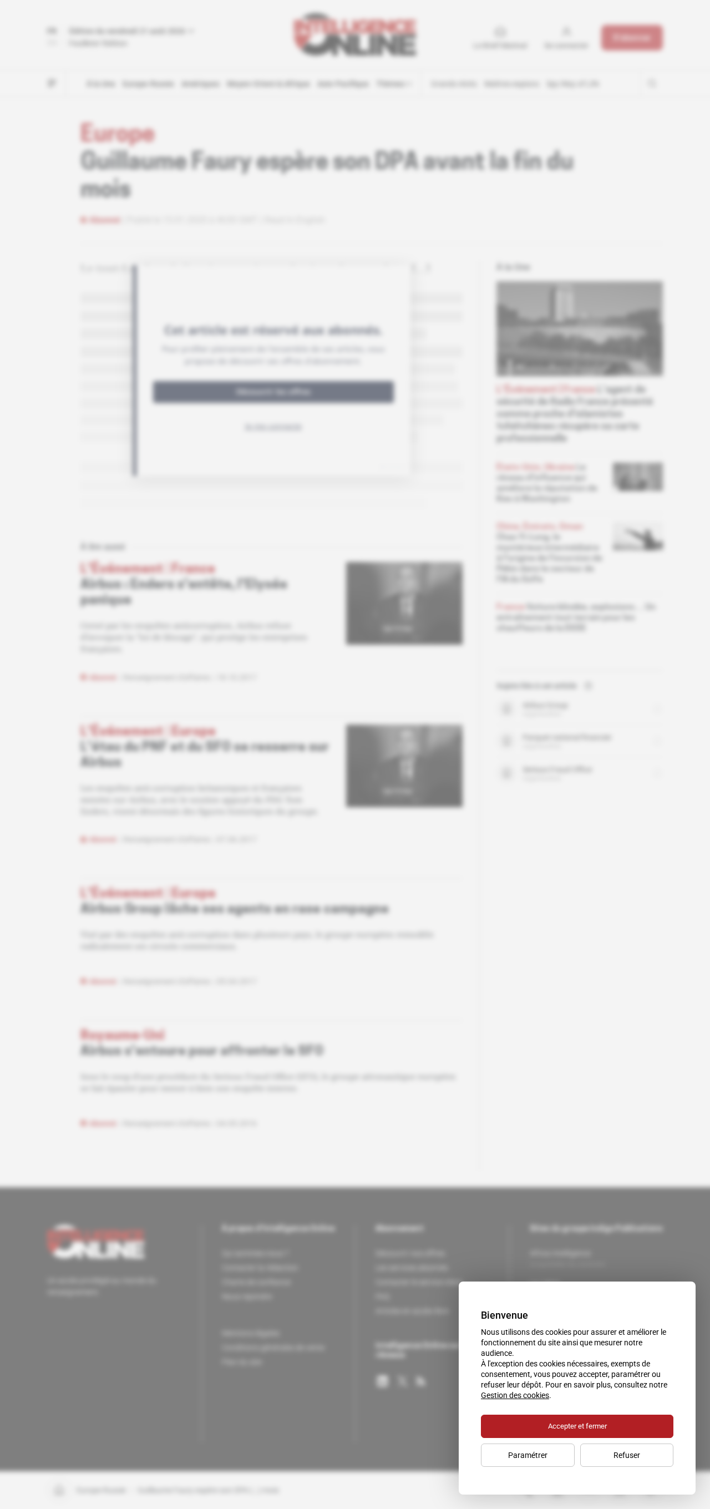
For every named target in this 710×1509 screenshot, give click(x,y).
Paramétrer (527, 1455)
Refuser (626, 1455)
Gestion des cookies (515, 1395)
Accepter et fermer (577, 1426)
